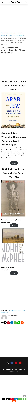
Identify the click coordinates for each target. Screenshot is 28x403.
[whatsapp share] (15, 322)
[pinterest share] (8, 322)
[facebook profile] (11, 363)
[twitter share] (2, 322)
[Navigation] (2, 2)
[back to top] (24, 397)
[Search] (25, 2)
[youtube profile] (20, 363)
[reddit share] (22, 322)
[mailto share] (5, 322)
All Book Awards (11, 33)
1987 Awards (23, 38)
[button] (3, 399)
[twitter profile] (7, 363)
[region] (14, 66)
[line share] (18, 322)
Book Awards (19, 33)
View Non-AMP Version (19, 369)
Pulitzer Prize (4, 35)
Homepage (3, 33)
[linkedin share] (11, 322)
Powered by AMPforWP (14, 371)
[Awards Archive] (14, 1)
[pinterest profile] (16, 363)
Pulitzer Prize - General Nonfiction (16, 35)
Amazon (14, 163)
